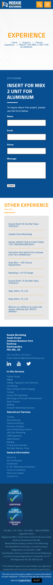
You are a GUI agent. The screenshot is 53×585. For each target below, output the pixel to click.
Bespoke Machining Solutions (21, 407)
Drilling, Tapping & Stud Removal (22, 382)
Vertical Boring (13, 420)
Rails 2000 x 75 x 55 (18, 291)
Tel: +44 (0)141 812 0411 (19, 354)
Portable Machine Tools (18, 448)
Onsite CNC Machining (17, 395)
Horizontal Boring (15, 423)
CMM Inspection (14, 435)
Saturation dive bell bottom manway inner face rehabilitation (25, 253)
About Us (11, 457)
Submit (11, 186)
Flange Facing (13, 376)
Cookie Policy (25, 580)
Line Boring (12, 385)
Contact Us (12, 476)
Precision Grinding (15, 426)
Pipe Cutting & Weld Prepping (21, 389)
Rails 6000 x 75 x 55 (18, 299)
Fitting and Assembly (17, 445)
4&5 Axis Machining (16, 432)
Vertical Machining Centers (19, 429)
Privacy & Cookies (15, 473)
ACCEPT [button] (37, 580)
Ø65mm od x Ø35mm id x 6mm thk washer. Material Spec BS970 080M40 (25, 309)
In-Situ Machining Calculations (21, 466)
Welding (10, 404)
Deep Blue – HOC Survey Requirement (20, 263)
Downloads (12, 463)
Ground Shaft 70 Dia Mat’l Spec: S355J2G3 (23, 282)
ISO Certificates (14, 460)
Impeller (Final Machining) (20, 234)
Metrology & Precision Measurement (24, 398)
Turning (10, 392)
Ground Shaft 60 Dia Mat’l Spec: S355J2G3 (23, 225)
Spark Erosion (13, 401)
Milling (10, 379)
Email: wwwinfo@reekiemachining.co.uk (25, 357)
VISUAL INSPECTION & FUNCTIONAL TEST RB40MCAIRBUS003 (26, 243)
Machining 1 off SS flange (20, 272)
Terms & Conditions (16, 470)
